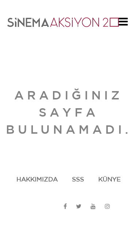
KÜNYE (109, 179)
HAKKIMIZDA (37, 179)
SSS (78, 179)
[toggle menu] (123, 24)
